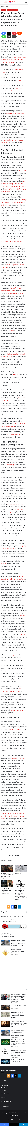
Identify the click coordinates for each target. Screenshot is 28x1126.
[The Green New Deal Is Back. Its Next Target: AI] (5, 1061)
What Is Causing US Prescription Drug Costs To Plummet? (18, 951)
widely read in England (15, 293)
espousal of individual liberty (15, 113)
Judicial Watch (4, 1087)
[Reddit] (19, 33)
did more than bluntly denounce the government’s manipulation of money (14, 183)
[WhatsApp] (3, 36)
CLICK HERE (19, 918)
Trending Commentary (12, 9)
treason (22, 616)
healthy (11, 331)
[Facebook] (3, 33)
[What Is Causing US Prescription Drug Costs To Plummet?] (5, 952)
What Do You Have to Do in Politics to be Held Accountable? (6, 890)
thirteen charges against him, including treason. (12, 82)
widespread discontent (15, 504)
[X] (9, 33)
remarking (10, 465)
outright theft (19, 509)
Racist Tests (18, 873)
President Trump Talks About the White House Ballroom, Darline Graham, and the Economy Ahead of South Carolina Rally (18, 998)
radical (3, 564)
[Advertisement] (14, 973)
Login (4, 1104)
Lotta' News (3, 1090)
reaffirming (22, 634)
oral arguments (13, 655)
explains (15, 374)
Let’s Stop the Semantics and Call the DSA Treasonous (7, 875)
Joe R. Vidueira (4, 29)
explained (12, 512)
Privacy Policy (6, 1106)
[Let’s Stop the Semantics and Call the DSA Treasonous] (7, 868)
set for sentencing (17, 710)
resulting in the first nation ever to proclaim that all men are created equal (12, 816)
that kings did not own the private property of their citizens (14, 202)
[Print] (14, 36)
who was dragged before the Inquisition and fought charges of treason (13, 59)
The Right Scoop (5, 1093)
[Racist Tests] (21, 868)
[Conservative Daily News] (10, 2)
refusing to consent (14, 729)
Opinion (7, 6)
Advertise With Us (7, 1101)
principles (22, 170)
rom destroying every (18, 758)
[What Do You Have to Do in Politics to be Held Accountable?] (7, 883)
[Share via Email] (9, 36)
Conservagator (4, 1085)
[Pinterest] (14, 33)
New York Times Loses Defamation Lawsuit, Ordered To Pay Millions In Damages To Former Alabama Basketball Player (18, 1052)
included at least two (14, 434)
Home (3, 6)
